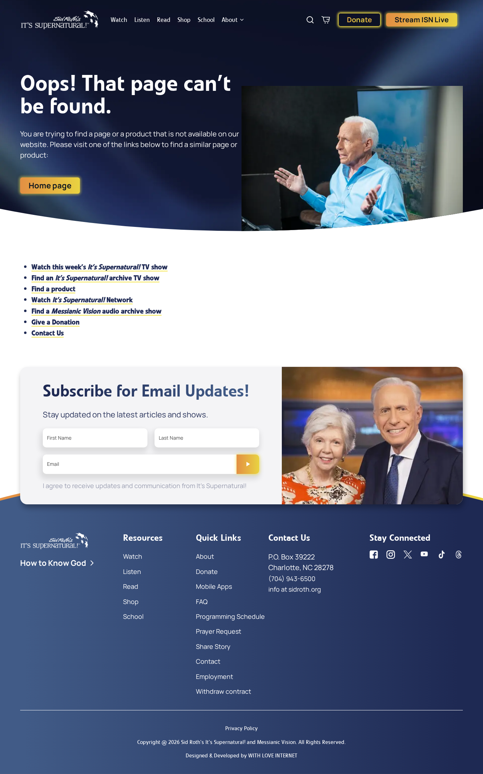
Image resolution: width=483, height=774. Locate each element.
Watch (119, 20)
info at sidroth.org (294, 589)
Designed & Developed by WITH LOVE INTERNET (241, 755)
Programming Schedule (230, 616)
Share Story (213, 646)
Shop (184, 20)
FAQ (202, 601)
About (230, 20)
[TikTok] (441, 554)
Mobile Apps (214, 586)
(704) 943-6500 (291, 578)
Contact (208, 661)
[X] (407, 554)
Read (163, 20)
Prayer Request (218, 631)
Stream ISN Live (422, 19)
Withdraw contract (223, 691)
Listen (142, 20)
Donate (359, 19)
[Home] (59, 20)
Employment (214, 676)
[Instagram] (390, 554)
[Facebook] (373, 554)
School (206, 20)
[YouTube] (424, 554)
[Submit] (248, 464)
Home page (50, 185)
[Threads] (458, 554)
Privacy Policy (241, 728)
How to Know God (53, 563)
